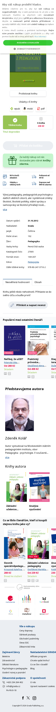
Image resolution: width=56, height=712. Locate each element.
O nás (33, 682)
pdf (43, 108)
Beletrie (6, 656)
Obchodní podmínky (29, 638)
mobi (30, 108)
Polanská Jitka (10, 362)
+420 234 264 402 (14, 682)
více (5, 209)
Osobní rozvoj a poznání (14, 672)
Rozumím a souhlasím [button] (28, 42)
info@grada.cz (13, 686)
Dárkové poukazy (27, 634)
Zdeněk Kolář (16, 438)
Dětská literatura (10, 664)
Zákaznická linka (27, 646)
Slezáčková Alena (36, 365)
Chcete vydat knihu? (40, 660)
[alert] (28, 27)
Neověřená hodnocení (17, 282)
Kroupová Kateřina (13, 569)
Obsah (38, 282)
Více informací (40, 36)
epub (17, 108)
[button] (28, 48)
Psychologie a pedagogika (14, 668)
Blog (32, 668)
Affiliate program (38, 656)
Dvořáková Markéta (37, 569)
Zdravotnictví (8, 660)
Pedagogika (33, 262)
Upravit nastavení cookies (42, 686)
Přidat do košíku (31, 146)
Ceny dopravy (25, 630)
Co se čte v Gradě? (39, 664)
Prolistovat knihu (28, 93)
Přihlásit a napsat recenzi (31, 305)
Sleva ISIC (24, 642)
